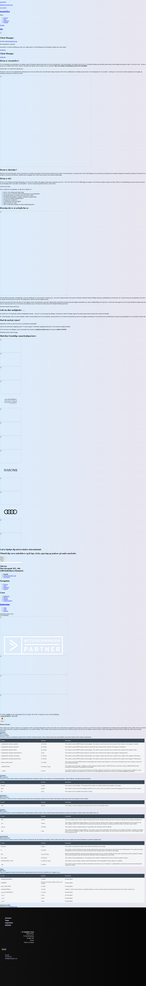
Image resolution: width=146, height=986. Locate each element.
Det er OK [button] (14, 716)
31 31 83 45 (3, 8)
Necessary (5, 734)
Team (4, 19)
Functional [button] (3, 775)
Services (5, 18)
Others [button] (2, 869)
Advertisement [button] (4, 836)
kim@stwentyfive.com (11, 41)
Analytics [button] (2, 809)
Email (1, 559)
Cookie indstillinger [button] (5, 716)
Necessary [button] (2, 732)
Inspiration (6, 21)
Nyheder (5, 22)
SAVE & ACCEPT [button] (5, 905)
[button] (73, 15)
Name (2, 557)
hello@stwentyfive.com (6, 5)
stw (1, 29)
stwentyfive (3, 2)
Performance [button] (3, 795)
